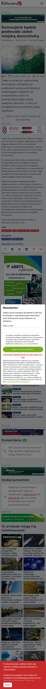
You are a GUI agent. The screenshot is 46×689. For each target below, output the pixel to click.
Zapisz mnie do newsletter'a (23, 349)
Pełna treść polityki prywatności (17, 382)
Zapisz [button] (7, 685)
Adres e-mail (8, 326)
